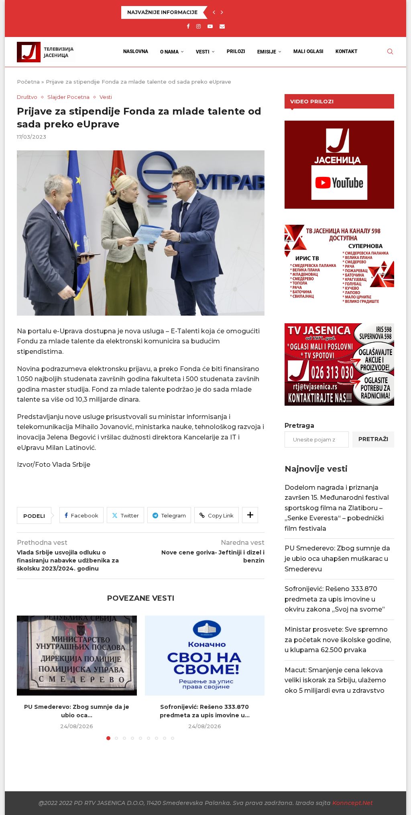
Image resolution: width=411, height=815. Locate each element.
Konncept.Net (352, 803)
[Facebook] (188, 26)
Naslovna (135, 51)
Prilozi (236, 51)
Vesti (203, 52)
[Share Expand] (250, 515)
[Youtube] (210, 26)
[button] (214, 12)
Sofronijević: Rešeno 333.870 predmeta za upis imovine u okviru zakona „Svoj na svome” (240, 12)
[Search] (390, 51)
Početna (28, 81)
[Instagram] (198, 26)
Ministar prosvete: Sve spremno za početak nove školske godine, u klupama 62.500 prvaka (338, 640)
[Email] (222, 26)
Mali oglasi (308, 51)
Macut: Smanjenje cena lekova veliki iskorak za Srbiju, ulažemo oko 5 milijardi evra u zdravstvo (335, 680)
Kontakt (347, 51)
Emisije (266, 52)
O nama (169, 52)
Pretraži (373, 439)
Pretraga (299, 425)
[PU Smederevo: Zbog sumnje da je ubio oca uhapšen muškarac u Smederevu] (77, 656)
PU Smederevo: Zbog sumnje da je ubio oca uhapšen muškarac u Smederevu (337, 558)
